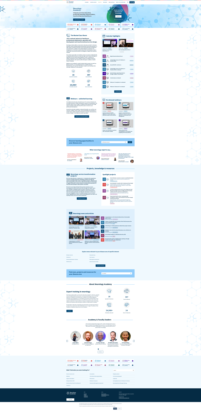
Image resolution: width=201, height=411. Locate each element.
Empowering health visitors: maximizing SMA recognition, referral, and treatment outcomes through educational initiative (121, 197)
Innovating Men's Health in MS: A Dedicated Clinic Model (121, 183)
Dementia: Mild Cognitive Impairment (96, 383)
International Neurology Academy (96, 376)
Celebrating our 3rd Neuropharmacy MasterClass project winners (118, 225)
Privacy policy (103, 393)
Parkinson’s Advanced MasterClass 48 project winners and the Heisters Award (92, 242)
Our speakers (92, 373)
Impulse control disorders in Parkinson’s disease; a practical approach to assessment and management (125, 114)
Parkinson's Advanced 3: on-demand (117, 86)
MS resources (92, 378)
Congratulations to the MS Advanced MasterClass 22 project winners (75, 242)
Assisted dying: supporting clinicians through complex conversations (117, 73)
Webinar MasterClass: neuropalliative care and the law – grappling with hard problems (126, 131)
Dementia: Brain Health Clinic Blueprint (73, 383)
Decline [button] (119, 408)
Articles (85, 393)
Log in (131, 2)
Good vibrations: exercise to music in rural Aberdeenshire (121, 178)
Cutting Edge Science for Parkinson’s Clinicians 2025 (74, 227)
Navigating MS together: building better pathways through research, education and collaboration (117, 239)
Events (85, 394)
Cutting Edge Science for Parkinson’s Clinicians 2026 (117, 60)
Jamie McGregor (88, 342)
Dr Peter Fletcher (100, 342)
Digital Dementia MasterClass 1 (116, 56)
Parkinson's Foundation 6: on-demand (117, 82)
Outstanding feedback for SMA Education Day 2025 (115, 234)
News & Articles (111, 2)
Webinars (68, 376)
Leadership (115, 378)
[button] (98, 349)
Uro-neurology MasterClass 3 (124, 49)
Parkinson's (68, 257)
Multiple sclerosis (69, 255)
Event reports (92, 257)
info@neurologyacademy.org (124, 397)
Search (130, 142)
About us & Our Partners (120, 2)
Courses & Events (93, 2)
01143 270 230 (121, 396)
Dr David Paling (125, 342)
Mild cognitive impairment (94, 259)
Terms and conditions (105, 394)
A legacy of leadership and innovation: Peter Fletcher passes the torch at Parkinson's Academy (118, 222)
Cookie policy (103, 395)
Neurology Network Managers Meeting (120, 383)
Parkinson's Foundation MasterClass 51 (107, 50)
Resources (105, 2)
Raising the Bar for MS (70, 380)
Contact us (68, 385)
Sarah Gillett (75, 342)
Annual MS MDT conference (115, 64)
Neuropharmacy (92, 255)
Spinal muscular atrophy (94, 261)
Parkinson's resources (94, 380)
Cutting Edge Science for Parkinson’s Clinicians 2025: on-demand (117, 69)
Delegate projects (116, 373)
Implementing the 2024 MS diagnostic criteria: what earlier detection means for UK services (109, 114)
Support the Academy (70, 378)
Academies (86, 2)
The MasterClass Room (79, 35)
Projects (100, 2)
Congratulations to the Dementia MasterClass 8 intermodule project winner (117, 217)
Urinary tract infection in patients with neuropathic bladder (109, 131)
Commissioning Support (117, 376)
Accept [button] (115, 408)
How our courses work (70, 373)
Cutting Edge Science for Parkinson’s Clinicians (121, 380)
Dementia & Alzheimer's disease (72, 259)
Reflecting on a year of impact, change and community (91, 227)
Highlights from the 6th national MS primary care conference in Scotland (118, 231)
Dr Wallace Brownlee (113, 342)
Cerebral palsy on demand (115, 78)
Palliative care (69, 261)
